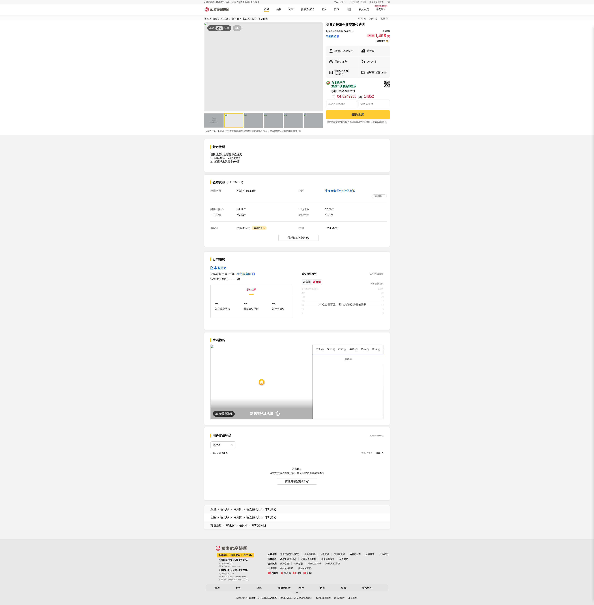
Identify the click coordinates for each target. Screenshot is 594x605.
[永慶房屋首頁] (216, 9)
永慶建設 (370, 554)
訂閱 (309, 573)
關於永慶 (284, 563)
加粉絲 (287, 573)
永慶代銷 (384, 554)
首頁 (206, 18)
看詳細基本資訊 (296, 237)
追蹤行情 (365, 453)
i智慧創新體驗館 (288, 559)
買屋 (215, 18)
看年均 (307, 282)
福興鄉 (235, 18)
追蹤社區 (378, 196)
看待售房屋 (244, 273)
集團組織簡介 (314, 563)
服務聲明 (352, 597)
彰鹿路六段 (248, 18)
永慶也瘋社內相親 (212, 2)
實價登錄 (216, 525)
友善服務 (343, 559)
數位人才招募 (304, 568)
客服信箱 (235, 555)
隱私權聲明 (339, 597)
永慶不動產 (309, 554)
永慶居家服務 (327, 559)
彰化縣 (224, 18)
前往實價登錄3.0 (295, 481)
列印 (371, 18)
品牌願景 (298, 563)
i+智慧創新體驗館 (358, 2)
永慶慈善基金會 (308, 559)
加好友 (275, 573)
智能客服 (223, 555)
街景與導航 (226, 413)
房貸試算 (258, 228)
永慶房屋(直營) (333, 563)
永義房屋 (324, 554)
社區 (213, 517)
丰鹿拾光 (263, 18)
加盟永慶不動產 (376, 2)
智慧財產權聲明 (323, 597)
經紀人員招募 (286, 568)
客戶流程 (247, 555)
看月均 (317, 282)
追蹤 (299, 573)
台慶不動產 (355, 554)
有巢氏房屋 (339, 554)
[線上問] (388, 2)
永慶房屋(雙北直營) (289, 554)
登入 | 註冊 (339, 2)
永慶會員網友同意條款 (360, 122)
